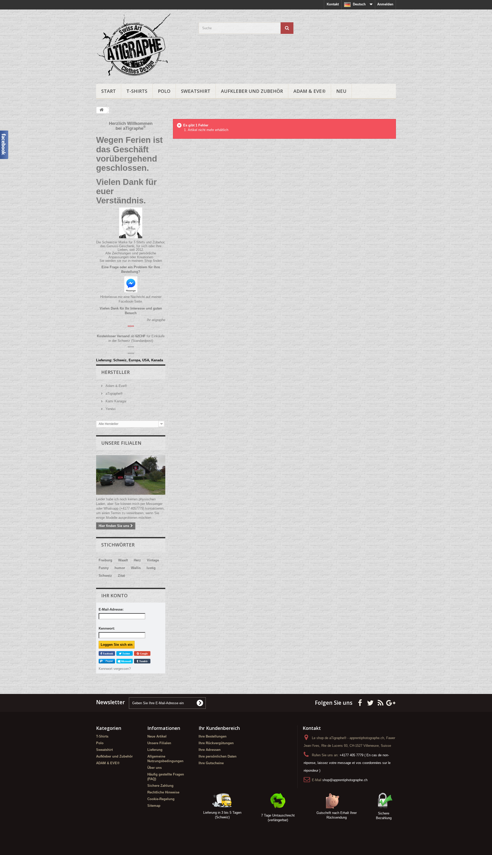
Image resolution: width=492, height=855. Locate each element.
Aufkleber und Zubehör (252, 91)
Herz (137, 560)
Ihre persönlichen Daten (218, 756)
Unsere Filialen (121, 443)
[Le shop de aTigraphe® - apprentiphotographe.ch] (143, 45)
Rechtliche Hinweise (163, 792)
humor (120, 568)
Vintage (153, 560)
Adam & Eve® (116, 386)
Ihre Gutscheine (211, 763)
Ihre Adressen (210, 750)
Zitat (121, 576)
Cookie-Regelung (161, 799)
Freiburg (105, 560)
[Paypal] (107, 661)
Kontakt (333, 4)
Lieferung (154, 750)
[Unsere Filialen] (130, 475)
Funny (104, 568)
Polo (164, 91)
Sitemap (153, 806)
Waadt (123, 560)
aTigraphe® (114, 393)
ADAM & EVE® (309, 91)
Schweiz (105, 576)
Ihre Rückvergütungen (216, 743)
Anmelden (385, 4)
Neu (341, 91)
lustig (151, 568)
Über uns (154, 768)
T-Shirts (136, 91)
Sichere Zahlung (160, 786)
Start (108, 91)
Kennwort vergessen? (115, 669)
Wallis (136, 568)
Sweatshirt (195, 91)
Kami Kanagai (115, 401)
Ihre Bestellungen (213, 736)
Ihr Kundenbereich (219, 728)
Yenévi (110, 409)
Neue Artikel (157, 736)
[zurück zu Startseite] (101, 110)
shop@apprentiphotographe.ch (344, 780)
